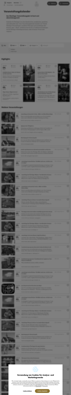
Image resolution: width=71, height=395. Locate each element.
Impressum (38, 386)
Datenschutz (45, 386)
